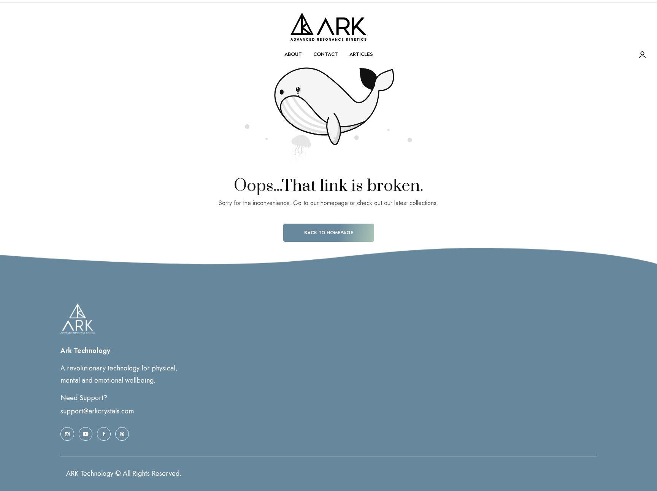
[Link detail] (67, 434)
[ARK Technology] (328, 27)
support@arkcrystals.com (97, 411)
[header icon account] (642, 54)
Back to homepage (328, 232)
